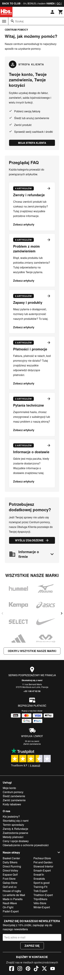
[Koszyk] (60, 12)
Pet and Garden (43, 862)
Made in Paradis (13, 899)
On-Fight (8, 907)
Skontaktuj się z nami (32, 680)
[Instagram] (20, 969)
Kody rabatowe (12, 804)
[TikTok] (36, 969)
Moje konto (9, 788)
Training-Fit (40, 887)
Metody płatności (13, 837)
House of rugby (12, 891)
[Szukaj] (12, 21)
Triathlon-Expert (43, 895)
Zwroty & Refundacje (15, 829)
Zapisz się (32, 946)
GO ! (59, 3)
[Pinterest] (28, 969)
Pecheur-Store (42, 858)
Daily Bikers (10, 862)
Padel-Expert (11, 911)
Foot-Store (9, 879)
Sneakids (39, 879)
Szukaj (19, 21)
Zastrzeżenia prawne (15, 833)
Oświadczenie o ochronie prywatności (26, 845)
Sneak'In (38, 874)
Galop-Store (10, 883)
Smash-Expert (42, 870)
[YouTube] (52, 969)
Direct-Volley (10, 870)
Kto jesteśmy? (11, 816)
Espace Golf (10, 874)
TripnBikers (40, 899)
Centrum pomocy (13, 792)
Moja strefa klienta (32, 142)
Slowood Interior (43, 866)
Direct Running (12, 866)
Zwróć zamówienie (32, 743)
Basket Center (11, 858)
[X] (44, 969)
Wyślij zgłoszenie (29, 540)
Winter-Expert (41, 907)
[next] (61, 613)
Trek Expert (40, 891)
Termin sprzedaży (13, 825)
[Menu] (4, 21)
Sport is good (41, 883)
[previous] (2, 613)
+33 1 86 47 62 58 (32, 691)
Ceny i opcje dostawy (16, 841)
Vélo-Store (39, 903)
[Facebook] (11, 969)
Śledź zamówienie (14, 796)
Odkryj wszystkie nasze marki (32, 651)
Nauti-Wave (10, 903)
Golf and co (10, 887)
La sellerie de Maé (14, 895)
